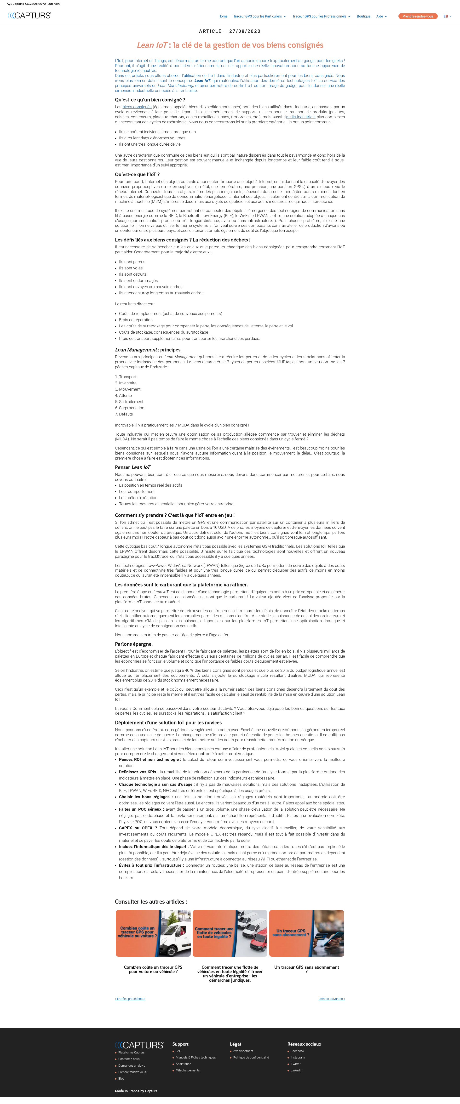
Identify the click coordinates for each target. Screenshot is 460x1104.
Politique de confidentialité (251, 1057)
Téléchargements (188, 1070)
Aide (379, 16)
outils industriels (301, 116)
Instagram (298, 1057)
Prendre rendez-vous (418, 16)
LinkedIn (296, 1070)
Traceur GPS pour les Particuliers (257, 16)
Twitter (295, 1064)
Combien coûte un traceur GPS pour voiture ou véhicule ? (153, 969)
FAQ (178, 1051)
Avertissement (243, 1051)
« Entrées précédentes (130, 999)
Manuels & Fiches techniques (196, 1057)
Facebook (297, 1051)
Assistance (183, 1064)
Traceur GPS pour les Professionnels (319, 16)
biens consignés (137, 106)
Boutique (363, 16)
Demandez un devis (131, 1065)
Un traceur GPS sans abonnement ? (306, 969)
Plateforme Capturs (131, 1052)
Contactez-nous (129, 1059)
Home (222, 16)
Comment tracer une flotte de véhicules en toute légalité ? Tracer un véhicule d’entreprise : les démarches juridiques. (230, 973)
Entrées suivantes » (332, 999)
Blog (121, 1078)
